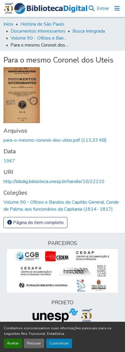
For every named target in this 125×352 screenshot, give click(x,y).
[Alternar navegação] (117, 8)
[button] (51, 8)
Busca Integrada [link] (88, 31)
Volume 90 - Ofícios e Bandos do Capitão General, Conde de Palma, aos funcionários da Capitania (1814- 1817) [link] (39, 38)
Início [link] (8, 24)
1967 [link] (9, 161)
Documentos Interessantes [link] (37, 31)
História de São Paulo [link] (42, 24)
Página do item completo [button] (38, 222)
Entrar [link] (103, 8)
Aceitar (13, 343)
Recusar (34, 343)
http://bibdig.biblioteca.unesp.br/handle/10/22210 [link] (53, 181)
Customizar (59, 343)
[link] (62, 140)
